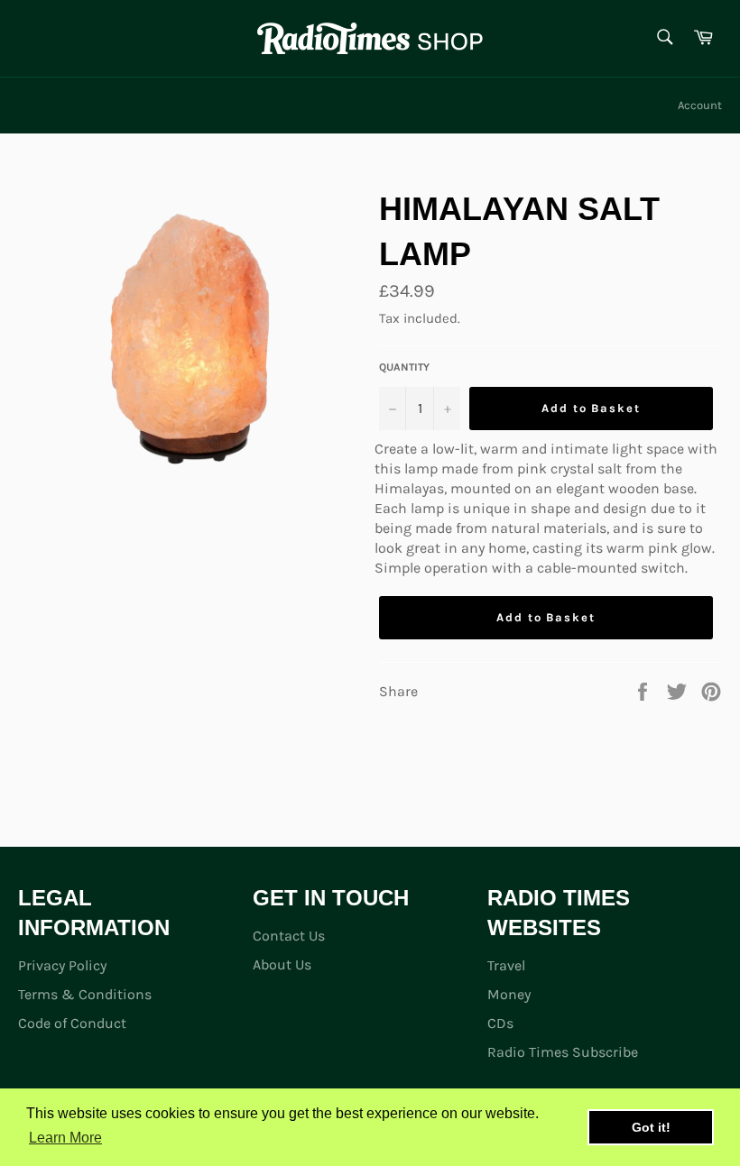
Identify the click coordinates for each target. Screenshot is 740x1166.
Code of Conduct (72, 1023)
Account (700, 105)
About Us (282, 964)
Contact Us (289, 935)
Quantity (404, 367)
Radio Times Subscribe (562, 1051)
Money (509, 994)
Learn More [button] (65, 1137)
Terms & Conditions (85, 994)
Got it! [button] (651, 1127)
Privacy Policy (62, 965)
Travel (506, 965)
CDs (500, 1023)
